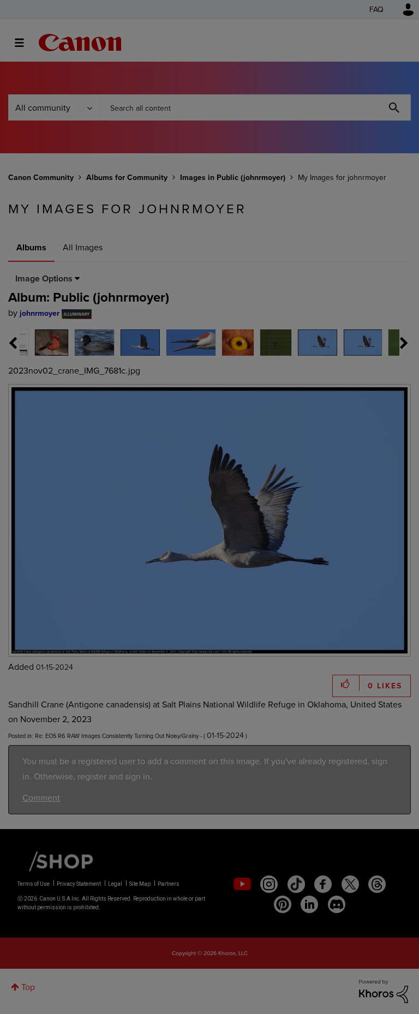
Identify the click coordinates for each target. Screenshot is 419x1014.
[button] (361, 418)
